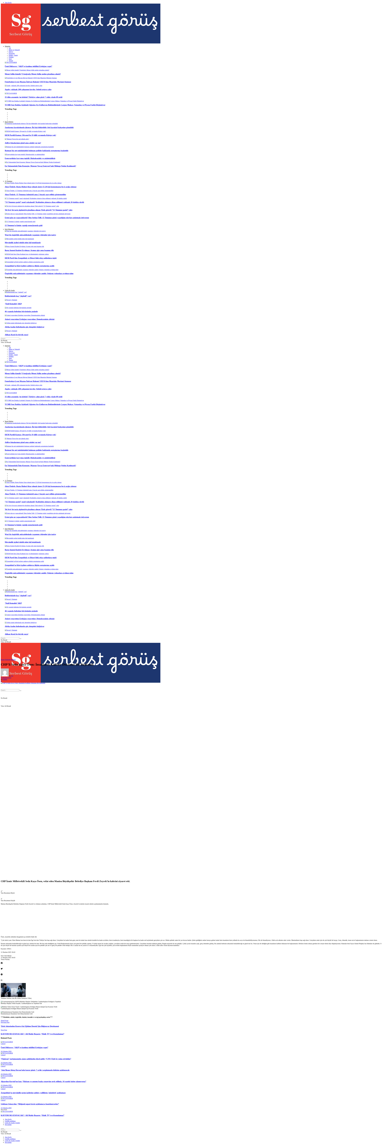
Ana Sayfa (8, 2)
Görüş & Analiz (10, 290)
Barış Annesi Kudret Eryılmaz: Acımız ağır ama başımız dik (29, 250)
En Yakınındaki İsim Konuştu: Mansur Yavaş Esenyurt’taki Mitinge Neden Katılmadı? (40, 166)
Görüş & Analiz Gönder (12, 1123)
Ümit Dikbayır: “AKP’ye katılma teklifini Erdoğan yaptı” (28, 66)
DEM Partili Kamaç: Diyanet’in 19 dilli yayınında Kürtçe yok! (30, 135)
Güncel (3, 1044)
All (10, 48)
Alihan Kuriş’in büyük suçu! (16, 335)
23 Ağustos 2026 (6, 1085)
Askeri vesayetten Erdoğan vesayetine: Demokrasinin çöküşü (29, 319)
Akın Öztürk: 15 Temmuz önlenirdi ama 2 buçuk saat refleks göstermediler (35, 194)
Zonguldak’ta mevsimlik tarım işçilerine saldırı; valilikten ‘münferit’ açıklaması (33, 1093)
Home (3, 659)
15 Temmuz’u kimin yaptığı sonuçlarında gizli (23, 225)
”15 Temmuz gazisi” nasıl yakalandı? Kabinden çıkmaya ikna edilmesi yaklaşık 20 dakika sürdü (44, 202)
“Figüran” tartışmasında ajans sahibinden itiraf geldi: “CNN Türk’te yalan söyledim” (36, 1059)
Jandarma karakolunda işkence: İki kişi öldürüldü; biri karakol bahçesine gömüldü (39, 127)
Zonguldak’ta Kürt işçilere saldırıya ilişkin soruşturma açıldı (29, 266)
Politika (11, 57)
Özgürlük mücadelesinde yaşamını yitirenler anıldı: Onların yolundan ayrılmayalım (39, 273)
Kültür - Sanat (13, 55)
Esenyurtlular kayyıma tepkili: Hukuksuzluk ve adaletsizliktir (30, 158)
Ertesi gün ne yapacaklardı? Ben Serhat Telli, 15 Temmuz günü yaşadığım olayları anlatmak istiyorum (47, 218)
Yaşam (11, 61)
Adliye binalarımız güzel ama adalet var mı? (23, 143)
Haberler (7, 46)
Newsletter (8, 1124)
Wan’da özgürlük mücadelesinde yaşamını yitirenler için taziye (30, 235)
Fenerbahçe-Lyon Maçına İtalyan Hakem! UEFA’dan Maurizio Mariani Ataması (38, 82)
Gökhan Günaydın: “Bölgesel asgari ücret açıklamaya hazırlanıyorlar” (30, 1104)
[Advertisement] (60, 920)
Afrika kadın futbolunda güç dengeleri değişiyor (24, 327)
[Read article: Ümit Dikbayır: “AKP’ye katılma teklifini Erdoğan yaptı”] (191, 1042)
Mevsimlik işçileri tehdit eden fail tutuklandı (23, 243)
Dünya (11, 52)
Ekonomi (12, 53)
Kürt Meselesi (9, 229)
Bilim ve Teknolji (14, 50)
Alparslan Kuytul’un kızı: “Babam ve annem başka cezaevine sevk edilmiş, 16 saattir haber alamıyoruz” (43, 1081)
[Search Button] (20, 638)
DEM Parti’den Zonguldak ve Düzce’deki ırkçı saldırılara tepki (31, 258)
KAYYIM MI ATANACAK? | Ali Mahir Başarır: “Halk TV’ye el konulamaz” (32, 1115)
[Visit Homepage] (80, 43)
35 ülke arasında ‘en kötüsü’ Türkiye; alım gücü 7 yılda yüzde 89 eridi (33, 97)
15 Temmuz (8, 181)
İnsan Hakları (9, 122)
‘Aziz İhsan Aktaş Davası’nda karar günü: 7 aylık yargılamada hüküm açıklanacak (35, 1070)
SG (12, 676)
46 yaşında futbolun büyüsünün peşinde (21, 311)
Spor (10, 59)
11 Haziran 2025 (6, 678)
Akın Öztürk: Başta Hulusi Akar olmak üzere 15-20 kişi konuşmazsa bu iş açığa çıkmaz (40, 187)
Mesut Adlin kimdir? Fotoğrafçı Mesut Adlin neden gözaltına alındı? (33, 74)
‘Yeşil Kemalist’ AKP (13, 304)
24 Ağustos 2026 (6, 1051)
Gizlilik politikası (10, 1121)
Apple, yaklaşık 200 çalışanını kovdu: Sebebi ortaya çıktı (28, 89)
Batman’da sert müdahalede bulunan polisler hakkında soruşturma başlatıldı (36, 151)
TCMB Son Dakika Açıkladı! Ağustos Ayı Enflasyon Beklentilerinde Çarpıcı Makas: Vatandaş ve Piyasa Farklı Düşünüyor (55, 105)
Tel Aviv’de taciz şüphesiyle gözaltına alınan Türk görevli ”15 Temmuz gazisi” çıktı (38, 210)
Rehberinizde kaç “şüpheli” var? (18, 296)
